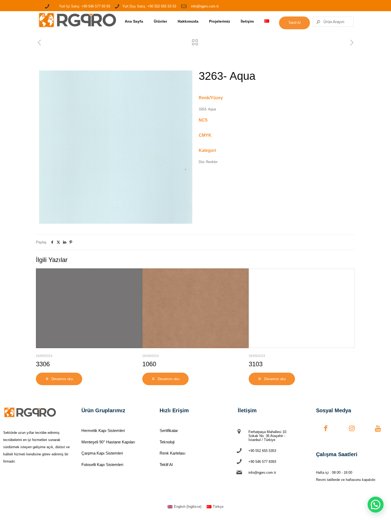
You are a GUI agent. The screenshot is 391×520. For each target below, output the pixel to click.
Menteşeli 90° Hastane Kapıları (108, 442)
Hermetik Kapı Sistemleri (103, 430)
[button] (376, 505)
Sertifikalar (169, 430)
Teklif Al (166, 464)
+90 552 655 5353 (262, 451)
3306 (43, 364)
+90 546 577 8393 (262, 462)
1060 (149, 364)
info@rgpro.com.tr (262, 473)
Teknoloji (167, 442)
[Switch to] (266, 21)
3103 (256, 364)
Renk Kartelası (172, 453)
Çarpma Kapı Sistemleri (102, 453)
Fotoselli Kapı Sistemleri (102, 464)
